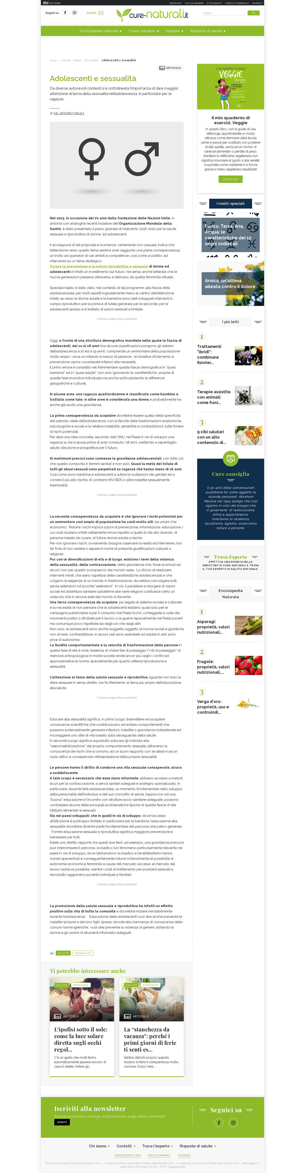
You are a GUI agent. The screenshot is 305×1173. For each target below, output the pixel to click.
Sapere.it (257, 3)
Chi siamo (97, 1146)
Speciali (173, 31)
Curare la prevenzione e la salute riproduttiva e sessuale (99, 266)
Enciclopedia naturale (98, 31)
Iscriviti (91, 13)
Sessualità (83, 953)
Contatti (124, 1146)
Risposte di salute (206, 31)
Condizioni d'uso (128, 1155)
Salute (63, 953)
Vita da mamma (194, 3)
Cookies (184, 1155)
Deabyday (175, 3)
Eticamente (214, 3)
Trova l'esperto (141, 31)
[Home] (152, 16)
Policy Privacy (159, 1155)
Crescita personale (237, 3)
